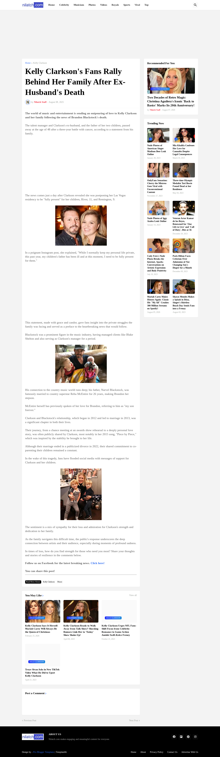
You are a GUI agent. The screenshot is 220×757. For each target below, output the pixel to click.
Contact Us (172, 752)
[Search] (195, 5)
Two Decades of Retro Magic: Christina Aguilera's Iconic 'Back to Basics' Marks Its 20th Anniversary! (170, 101)
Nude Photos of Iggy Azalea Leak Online (157, 219)
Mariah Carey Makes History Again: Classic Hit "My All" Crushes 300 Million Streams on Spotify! (158, 303)
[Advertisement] (110, 32)
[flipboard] (181, 737)
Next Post (133, 720)
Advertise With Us (189, 752)
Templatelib (61, 752)
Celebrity (64, 5)
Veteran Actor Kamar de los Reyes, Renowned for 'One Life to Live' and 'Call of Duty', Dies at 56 (183, 224)
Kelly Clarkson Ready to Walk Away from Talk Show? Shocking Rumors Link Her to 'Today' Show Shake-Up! (80, 630)
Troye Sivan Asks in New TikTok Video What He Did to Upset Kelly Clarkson (42, 672)
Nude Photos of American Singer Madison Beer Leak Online (156, 150)
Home (51, 5)
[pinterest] (188, 737)
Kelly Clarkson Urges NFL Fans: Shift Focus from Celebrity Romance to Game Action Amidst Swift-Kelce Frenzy (119, 630)
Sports (126, 5)
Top (146, 5)
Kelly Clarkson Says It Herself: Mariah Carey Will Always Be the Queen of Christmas (41, 628)
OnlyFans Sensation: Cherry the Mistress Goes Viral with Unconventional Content (157, 186)
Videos (103, 5)
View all (133, 595)
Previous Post (30, 720)
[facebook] (174, 737)
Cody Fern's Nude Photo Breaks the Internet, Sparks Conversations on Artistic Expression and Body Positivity (156, 263)
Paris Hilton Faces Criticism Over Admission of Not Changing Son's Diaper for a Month (182, 262)
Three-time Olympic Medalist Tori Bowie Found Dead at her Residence (182, 184)
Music (59, 582)
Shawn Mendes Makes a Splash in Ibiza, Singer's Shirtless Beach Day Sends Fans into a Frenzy (184, 303)
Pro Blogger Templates (43, 752)
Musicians (79, 5)
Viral (137, 5)
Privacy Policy (156, 752)
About (143, 752)
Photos (92, 5)
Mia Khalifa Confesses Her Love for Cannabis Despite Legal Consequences (183, 150)
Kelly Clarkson (40, 63)
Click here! (98, 563)
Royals (115, 5)
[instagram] (195, 737)
